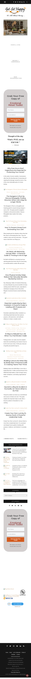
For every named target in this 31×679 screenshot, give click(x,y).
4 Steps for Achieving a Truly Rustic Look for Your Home (15, 24)
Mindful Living (15, 328)
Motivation (23, 328)
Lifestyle (22, 384)
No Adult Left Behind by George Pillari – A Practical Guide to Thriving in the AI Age (15, 253)
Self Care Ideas (20, 329)
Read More (15, 32)
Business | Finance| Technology (15, 356)
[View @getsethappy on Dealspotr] (9, 605)
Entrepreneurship (12, 358)
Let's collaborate (17, 604)
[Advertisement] (15, 570)
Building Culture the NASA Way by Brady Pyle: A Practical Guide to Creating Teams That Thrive (15, 362)
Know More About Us (15, 672)
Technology (22, 249)
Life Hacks (21, 192)
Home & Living (15, 165)
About (10, 652)
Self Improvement (10, 331)
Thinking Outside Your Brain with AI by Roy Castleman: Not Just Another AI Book (19, 459)
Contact (18, 654)
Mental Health (20, 225)
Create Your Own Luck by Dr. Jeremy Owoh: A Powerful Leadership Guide (15, 415)
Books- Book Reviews (12, 192)
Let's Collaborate (16, 652)
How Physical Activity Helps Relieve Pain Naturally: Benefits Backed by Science (15, 277)
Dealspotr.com (17, 606)
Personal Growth (15, 193)
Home (7, 652)
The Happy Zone (20, 331)
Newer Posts (9, 438)
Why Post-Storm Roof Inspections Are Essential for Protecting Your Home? (15, 170)
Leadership (21, 300)
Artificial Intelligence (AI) (15, 247)
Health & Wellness (11, 225)
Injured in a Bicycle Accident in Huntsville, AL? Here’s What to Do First (15, 389)
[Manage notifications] (27, 675)
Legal (18, 384)
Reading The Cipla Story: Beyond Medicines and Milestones (18, 475)
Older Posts (22, 438)
